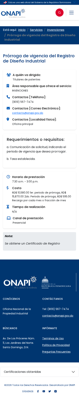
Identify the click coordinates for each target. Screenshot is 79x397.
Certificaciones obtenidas (22, 372)
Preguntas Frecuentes (56, 352)
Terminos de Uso (53, 338)
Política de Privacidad (56, 345)
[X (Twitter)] (49, 391)
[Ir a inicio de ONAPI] (20, 282)
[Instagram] (55, 391)
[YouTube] (43, 391)
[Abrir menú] (71, 12)
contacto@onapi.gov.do (27, 113)
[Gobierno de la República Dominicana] (56, 282)
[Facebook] (37, 391)
